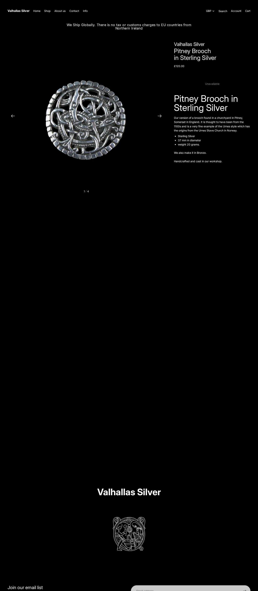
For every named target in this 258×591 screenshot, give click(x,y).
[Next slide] (161, 116)
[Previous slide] (12, 116)
